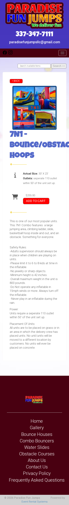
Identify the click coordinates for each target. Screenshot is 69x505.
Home (37, 421)
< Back (16, 81)
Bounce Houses (36, 434)
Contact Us (37, 466)
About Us (37, 460)
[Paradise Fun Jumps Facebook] (5, 53)
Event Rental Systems (35, 501)
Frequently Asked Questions (37, 480)
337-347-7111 (34, 35)
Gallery (37, 427)
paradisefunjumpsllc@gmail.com (34, 42)
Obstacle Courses (36, 453)
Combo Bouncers (37, 440)
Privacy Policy (37, 473)
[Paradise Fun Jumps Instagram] (10, 53)
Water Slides (36, 447)
